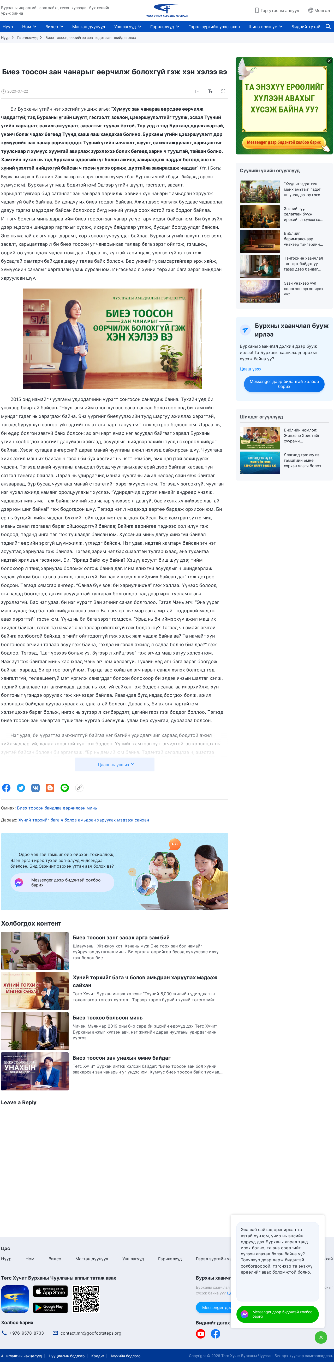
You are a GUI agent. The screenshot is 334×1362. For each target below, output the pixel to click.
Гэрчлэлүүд (162, 26)
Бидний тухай (305, 26)
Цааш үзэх (250, 368)
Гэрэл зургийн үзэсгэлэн (214, 26)
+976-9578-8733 (26, 1333)
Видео (51, 26)
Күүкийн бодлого (125, 1356)
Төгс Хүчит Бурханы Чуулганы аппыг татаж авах (58, 1278)
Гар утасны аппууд (280, 10)
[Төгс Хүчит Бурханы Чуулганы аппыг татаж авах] (15, 1298)
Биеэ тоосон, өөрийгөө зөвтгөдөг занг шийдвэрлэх (90, 37)
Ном (26, 26)
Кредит (97, 1356)
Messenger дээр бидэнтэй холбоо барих (284, 384)
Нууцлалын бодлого (67, 1356)
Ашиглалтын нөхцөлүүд (21, 1356)
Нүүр (8, 26)
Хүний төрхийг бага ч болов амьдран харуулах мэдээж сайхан (84, 820)
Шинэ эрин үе (263, 26)
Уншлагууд (125, 26)
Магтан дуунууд (88, 26)
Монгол (322, 10)
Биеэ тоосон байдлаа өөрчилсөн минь (57, 808)
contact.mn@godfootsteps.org (91, 1333)
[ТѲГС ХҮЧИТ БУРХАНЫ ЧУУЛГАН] (167, 10)
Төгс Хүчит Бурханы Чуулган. (247, 1355)
